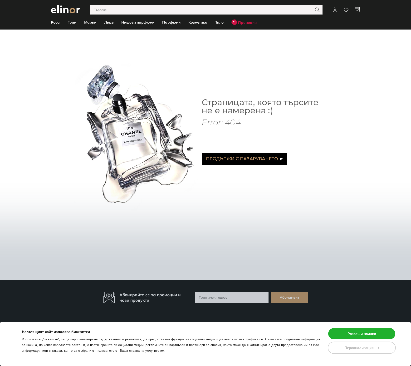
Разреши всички (361, 334)
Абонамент (289, 297)
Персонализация (359, 348)
